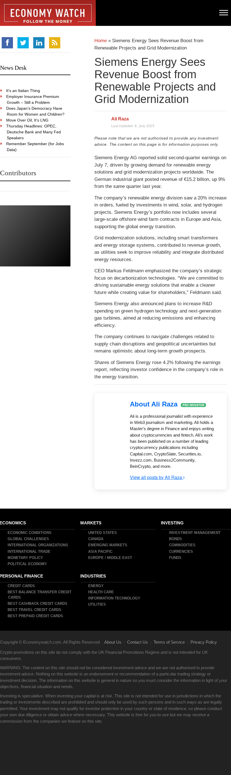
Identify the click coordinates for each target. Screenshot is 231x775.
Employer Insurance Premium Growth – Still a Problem (33, 99)
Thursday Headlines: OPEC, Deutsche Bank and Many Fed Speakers (34, 132)
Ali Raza (120, 118)
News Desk (13, 67)
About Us (112, 642)
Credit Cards (21, 586)
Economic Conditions (30, 533)
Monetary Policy (25, 558)
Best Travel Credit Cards (34, 610)
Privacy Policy (203, 642)
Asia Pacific (100, 551)
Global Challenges (28, 539)
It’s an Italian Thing (23, 90)
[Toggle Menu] (223, 12)
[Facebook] (7, 42)
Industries (93, 576)
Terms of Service (169, 642)
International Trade (29, 551)
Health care (101, 592)
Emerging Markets (108, 545)
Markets (91, 522)
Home (100, 40)
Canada (96, 539)
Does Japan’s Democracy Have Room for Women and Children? (36, 111)
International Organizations (38, 545)
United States (103, 533)
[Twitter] (23, 42)
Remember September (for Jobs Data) (35, 146)
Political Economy (27, 564)
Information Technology (114, 598)
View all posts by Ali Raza (156, 477)
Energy (96, 586)
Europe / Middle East (110, 558)
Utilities (97, 604)
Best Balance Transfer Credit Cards (40, 595)
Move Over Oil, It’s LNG (27, 120)
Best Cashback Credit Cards (37, 603)
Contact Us (137, 642)
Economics (13, 522)
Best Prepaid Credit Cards (35, 616)
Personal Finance (21, 576)
